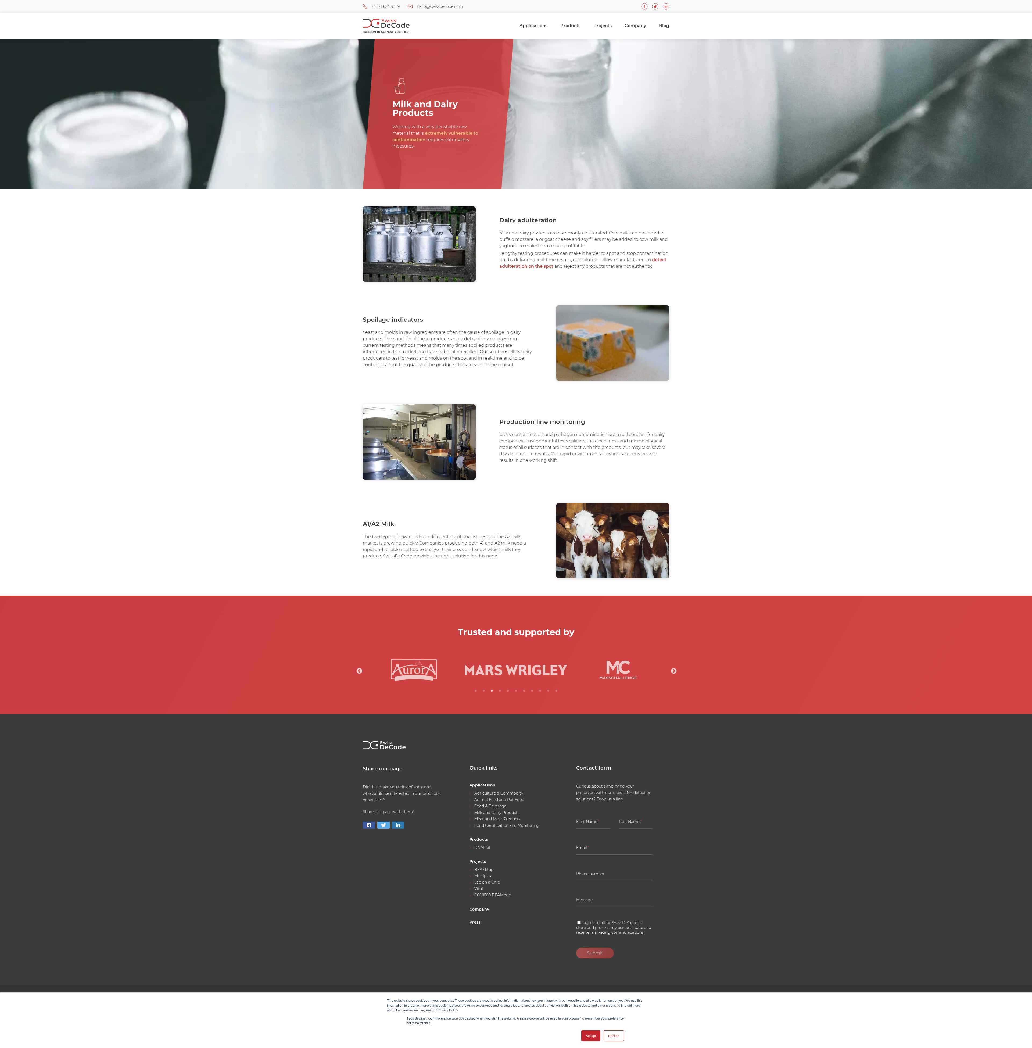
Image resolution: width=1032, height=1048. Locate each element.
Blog (664, 25)
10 (548, 691)
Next (673, 670)
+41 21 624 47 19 (385, 6)
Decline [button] (613, 1035)
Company (635, 25)
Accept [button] (591, 1035)
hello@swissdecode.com (440, 6)
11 (556, 691)
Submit (595, 953)
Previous (358, 670)
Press (475, 922)
